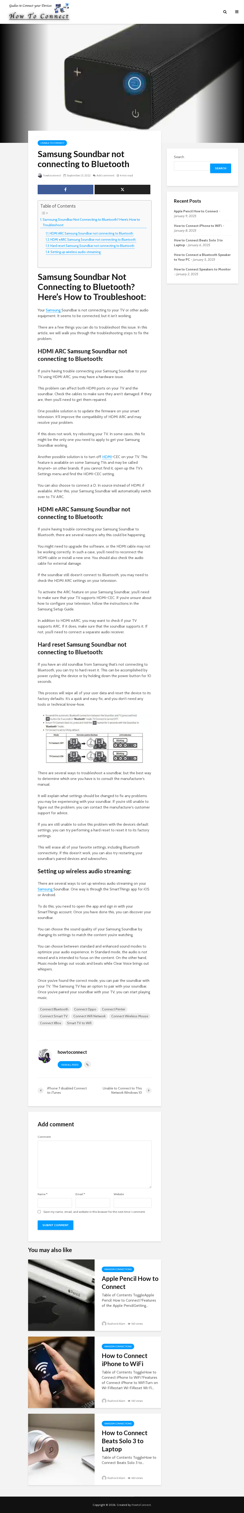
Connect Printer (113, 1009)
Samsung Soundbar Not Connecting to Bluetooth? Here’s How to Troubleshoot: (91, 222)
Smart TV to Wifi (79, 1023)
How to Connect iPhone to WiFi (124, 1360)
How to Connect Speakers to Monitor (202, 269)
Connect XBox (50, 1023)
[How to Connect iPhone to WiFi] (61, 1372)
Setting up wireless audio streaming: (76, 252)
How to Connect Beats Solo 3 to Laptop (124, 1441)
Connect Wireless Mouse (129, 1016)
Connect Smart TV (54, 1016)
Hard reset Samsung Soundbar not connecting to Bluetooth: (92, 246)
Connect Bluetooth (54, 1009)
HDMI (107, 456)
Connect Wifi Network (89, 1016)
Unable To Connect (52, 143)
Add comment (105, 175)
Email (80, 1194)
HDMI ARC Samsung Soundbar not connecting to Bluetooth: (92, 233)
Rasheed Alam (116, 1323)
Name (42, 1194)
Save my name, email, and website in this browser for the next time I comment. (94, 1211)
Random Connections (118, 1269)
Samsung (53, 310)
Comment (44, 1136)
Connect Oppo (85, 1009)
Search (179, 157)
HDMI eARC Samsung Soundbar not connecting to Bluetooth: (93, 239)
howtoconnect (52, 175)
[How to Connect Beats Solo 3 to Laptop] (61, 1449)
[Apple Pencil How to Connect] (61, 1295)
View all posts (69, 1064)
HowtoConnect (141, 1505)
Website (119, 1194)
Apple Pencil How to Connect (130, 1282)
